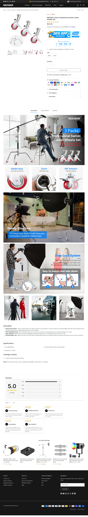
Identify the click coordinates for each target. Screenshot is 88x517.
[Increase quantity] (53, 64)
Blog (23, 485)
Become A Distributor (27, 480)
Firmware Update (45, 478)
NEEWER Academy (26, 483)
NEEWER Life (48, 5)
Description (34, 110)
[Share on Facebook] (52, 14)
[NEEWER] (8, 5)
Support (61, 5)
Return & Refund (7, 480)
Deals (55, 5)
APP (42, 483)
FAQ (42, 485)
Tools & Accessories (11, 10)
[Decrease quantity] (48, 64)
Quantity (49, 61)
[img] (51, 22)
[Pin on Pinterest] (54, 14)
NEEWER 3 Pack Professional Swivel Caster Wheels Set (28, 10)
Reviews (55, 110)
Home (4, 10)
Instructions (44, 480)
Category (27, 5)
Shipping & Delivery (8, 483)
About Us (24, 478)
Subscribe (65, 489)
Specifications (45, 110)
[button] (40, 381)
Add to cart (64, 70)
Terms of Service (81, 509)
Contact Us (6, 478)
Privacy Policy (73, 509)
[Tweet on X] (50, 14)
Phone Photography (37, 5)
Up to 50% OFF (41, 1)
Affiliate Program (7, 485)
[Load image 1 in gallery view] (25, 30)
